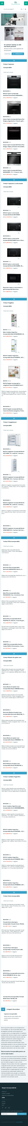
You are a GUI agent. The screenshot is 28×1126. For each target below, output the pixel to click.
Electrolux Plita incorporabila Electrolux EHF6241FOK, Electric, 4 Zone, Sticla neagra (12, 568)
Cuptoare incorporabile (10, 1014)
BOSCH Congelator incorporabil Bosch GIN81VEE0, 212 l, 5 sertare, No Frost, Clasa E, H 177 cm (13, 478)
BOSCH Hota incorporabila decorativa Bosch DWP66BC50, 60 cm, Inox (13, 974)
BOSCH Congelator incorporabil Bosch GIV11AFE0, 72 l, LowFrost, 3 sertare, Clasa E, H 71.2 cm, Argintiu (13, 452)
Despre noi (4, 1091)
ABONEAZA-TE (19, 53)
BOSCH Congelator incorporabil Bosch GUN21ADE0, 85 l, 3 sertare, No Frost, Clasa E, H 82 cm (13, 529)
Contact (3, 1101)
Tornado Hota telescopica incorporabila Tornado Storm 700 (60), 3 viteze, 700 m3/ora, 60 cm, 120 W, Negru (13, 923)
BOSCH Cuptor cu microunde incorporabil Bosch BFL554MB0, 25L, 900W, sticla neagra (13, 265)
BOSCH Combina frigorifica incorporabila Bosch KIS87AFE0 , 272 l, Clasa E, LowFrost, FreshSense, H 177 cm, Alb (13, 830)
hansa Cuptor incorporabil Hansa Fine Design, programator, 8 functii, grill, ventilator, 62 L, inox (13, 120)
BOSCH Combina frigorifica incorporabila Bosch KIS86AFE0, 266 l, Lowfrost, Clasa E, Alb (13, 858)
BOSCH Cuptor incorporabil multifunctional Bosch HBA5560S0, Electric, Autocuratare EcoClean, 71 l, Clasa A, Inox (13, 94)
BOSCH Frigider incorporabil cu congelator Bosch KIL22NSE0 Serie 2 (13, 384)
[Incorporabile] (14, 20)
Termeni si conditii (6, 1093)
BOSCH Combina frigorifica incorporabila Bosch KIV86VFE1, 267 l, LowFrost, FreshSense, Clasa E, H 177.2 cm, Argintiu (13, 356)
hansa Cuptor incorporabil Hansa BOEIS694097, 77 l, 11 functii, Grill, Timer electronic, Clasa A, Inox (12, 171)
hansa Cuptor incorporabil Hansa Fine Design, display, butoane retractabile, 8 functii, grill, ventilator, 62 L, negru (13, 146)
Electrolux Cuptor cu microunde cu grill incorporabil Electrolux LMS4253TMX (12, 288)
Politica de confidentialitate (8, 1095)
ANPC (3, 1105)
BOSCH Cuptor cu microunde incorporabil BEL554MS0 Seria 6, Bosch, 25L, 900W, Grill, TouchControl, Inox (14, 239)
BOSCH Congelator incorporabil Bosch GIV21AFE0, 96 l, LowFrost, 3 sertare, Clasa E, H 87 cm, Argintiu (13, 504)
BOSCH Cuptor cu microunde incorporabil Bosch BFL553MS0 (11, 213)
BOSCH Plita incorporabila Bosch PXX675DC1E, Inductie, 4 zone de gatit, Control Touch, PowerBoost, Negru (14, 620)
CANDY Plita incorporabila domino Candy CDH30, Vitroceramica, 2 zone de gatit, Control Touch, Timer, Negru (13, 645)
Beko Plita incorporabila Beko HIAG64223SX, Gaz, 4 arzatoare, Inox (13, 594)
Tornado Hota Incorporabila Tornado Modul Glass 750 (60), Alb (13, 997)
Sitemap (3, 1103)
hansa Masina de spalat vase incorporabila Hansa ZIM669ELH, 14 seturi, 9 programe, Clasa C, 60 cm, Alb (14, 739)
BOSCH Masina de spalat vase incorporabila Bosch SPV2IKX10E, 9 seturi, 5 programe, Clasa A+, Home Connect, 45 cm (13, 764)
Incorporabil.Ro (19, 1122)
